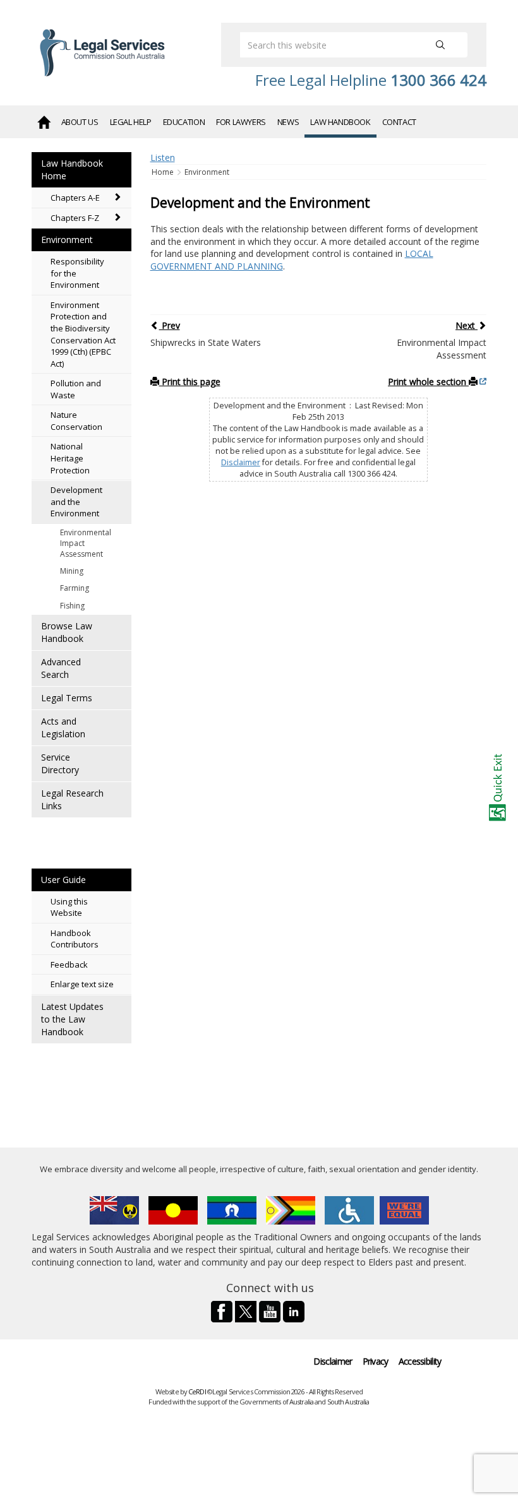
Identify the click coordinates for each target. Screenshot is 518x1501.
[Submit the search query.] (440, 44)
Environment (67, 240)
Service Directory (60, 763)
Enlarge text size (82, 984)
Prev (169, 325)
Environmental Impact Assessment (85, 543)
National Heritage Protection (70, 458)
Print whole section (428, 382)
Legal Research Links (72, 799)
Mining (71, 571)
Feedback (69, 964)
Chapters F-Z (75, 217)
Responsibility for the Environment (77, 273)
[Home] (44, 121)
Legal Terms (66, 698)
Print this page (189, 382)
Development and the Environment (76, 501)
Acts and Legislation (63, 727)
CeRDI (197, 1391)
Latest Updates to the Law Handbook (72, 1019)
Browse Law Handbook (66, 632)
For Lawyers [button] (241, 122)
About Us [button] (80, 122)
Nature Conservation (76, 420)
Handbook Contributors (75, 939)
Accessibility (420, 1361)
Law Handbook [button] (340, 122)
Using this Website (69, 907)
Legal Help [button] (131, 122)
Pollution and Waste (76, 389)
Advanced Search (61, 668)
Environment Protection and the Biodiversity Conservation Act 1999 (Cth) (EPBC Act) (83, 334)
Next (466, 325)
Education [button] (184, 122)
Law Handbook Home (72, 169)
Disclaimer (240, 462)
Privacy (375, 1361)
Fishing (72, 605)
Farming (74, 588)
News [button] (288, 122)
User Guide (63, 880)
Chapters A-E (75, 197)
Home (164, 172)
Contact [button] (399, 122)
